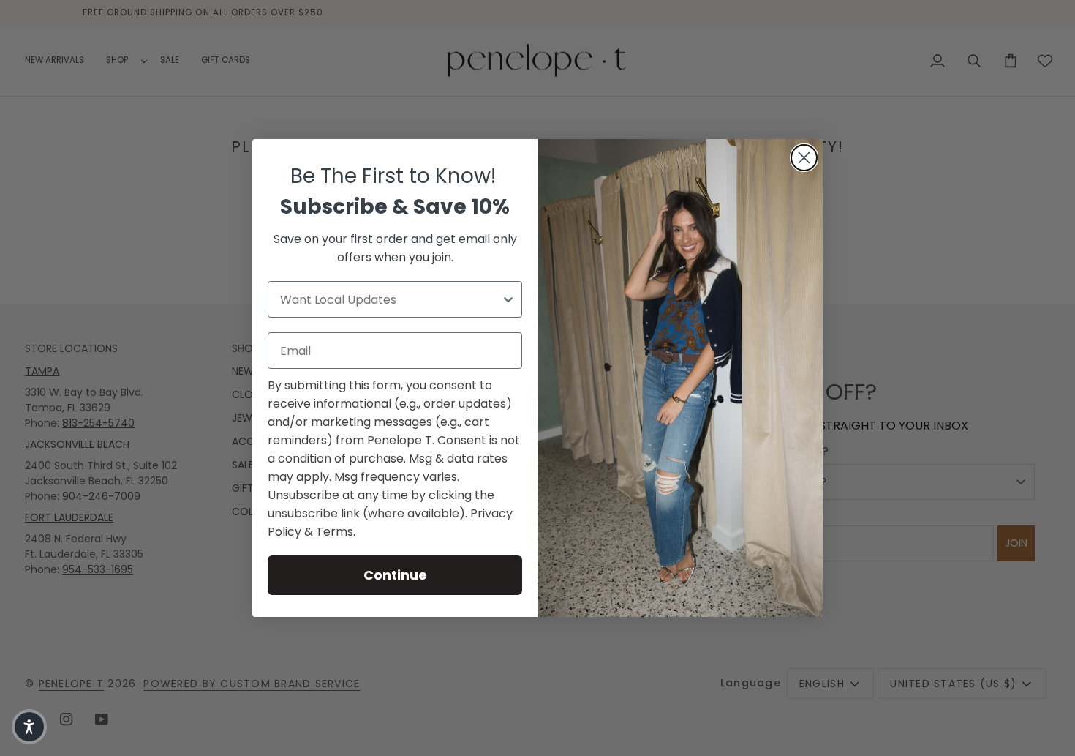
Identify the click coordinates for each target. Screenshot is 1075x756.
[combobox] (390, 299)
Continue (395, 575)
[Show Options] (508, 299)
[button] (29, 726)
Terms (334, 531)
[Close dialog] (804, 158)
